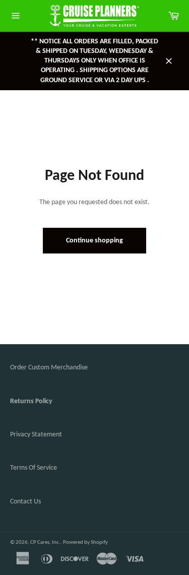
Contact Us (25, 501)
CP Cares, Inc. (45, 542)
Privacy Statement (36, 434)
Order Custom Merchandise (49, 367)
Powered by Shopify (85, 542)
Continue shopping (94, 240)
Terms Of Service (33, 468)
